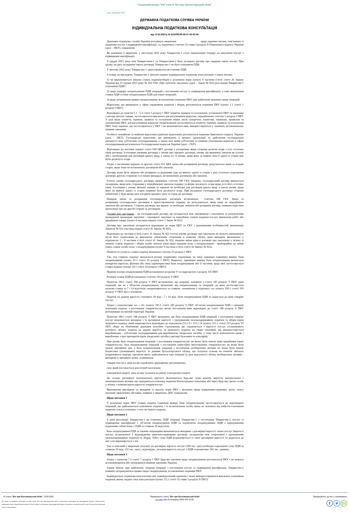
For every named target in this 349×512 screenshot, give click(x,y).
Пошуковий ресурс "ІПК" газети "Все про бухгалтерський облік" (175, 4)
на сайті (159, 500)
